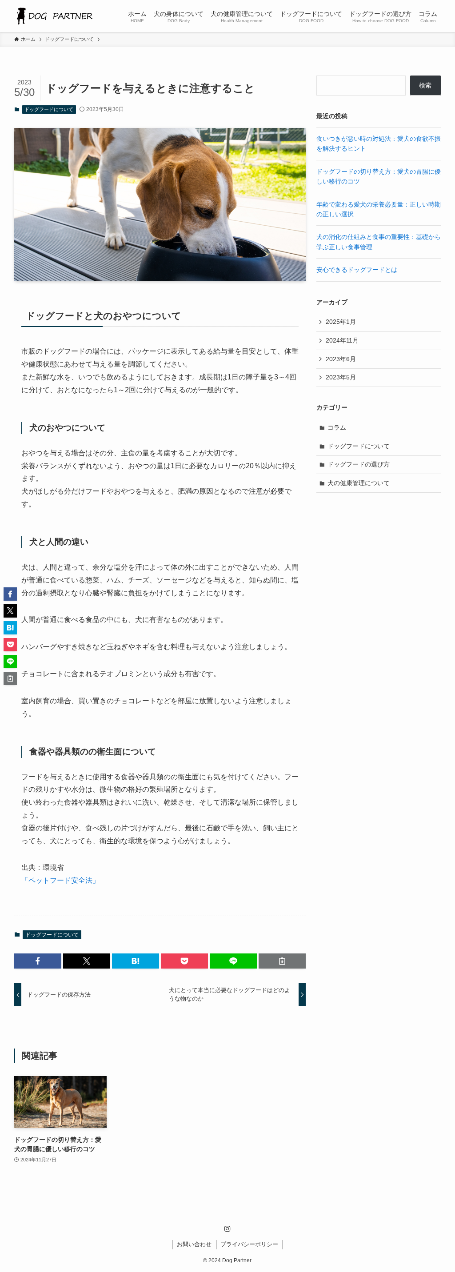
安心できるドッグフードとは (356, 269)
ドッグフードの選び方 (358, 464)
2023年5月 (341, 377)
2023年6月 (341, 359)
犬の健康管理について (358, 482)
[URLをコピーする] (282, 961)
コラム (336, 427)
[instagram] (227, 1229)
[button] (37, 961)
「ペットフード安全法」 (60, 880)
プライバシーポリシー (249, 1244)
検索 (425, 85)
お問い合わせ (194, 1244)
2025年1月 (341, 321)
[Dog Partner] (53, 16)
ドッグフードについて (48, 109)
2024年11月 (342, 340)
